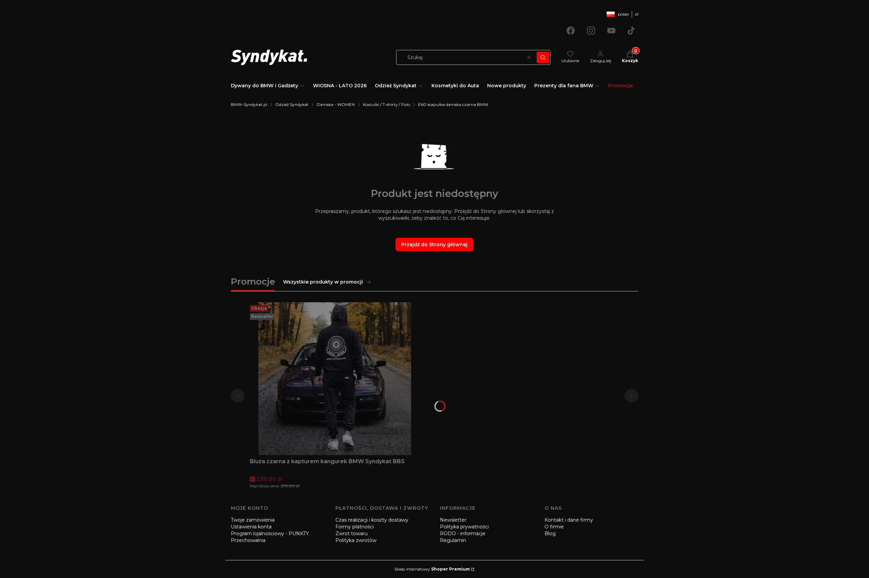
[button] (543, 57)
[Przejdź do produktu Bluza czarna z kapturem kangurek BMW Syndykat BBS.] (335, 378)
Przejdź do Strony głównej (434, 244)
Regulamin (453, 540)
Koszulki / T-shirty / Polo (386, 104)
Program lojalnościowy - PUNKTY (270, 533)
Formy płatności (354, 527)
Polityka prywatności (464, 527)
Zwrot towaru (351, 533)
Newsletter (453, 520)
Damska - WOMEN (336, 104)
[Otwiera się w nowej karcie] (570, 30)
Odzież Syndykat (292, 104)
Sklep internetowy (432, 569)
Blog (550, 533)
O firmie (554, 527)
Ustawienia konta (251, 527)
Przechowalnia (248, 540)
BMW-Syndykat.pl (249, 104)
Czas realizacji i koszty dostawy (371, 520)
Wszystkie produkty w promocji (323, 282)
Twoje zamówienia (253, 520)
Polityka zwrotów (355, 540)
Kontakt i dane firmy (568, 520)
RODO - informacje (462, 533)
